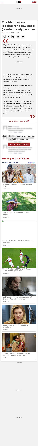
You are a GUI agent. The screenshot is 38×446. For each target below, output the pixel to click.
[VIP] (34, 2)
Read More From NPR (18, 121)
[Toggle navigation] (2, 2)
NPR (4, 33)
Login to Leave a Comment (19, 144)
